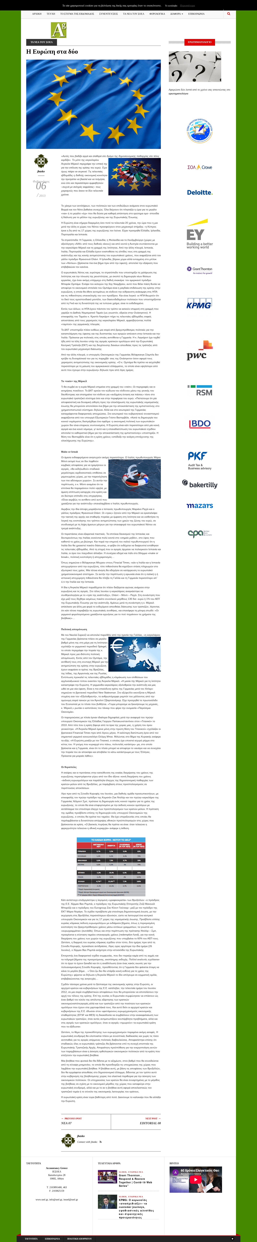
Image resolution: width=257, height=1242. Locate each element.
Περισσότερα (187, 5)
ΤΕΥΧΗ (51, 13)
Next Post (153, 1118)
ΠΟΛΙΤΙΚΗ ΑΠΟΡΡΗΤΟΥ (79, 1239)
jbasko (41, 171)
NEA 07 (66, 1123)
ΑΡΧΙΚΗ (36, 13)
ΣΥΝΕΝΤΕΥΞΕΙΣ (108, 13)
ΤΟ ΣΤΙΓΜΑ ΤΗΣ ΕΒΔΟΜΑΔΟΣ (77, 13)
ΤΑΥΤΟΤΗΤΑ (31, 1239)
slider (123, 1172)
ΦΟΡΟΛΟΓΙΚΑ (157, 13)
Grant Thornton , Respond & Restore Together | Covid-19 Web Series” (135, 1180)
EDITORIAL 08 (150, 1123)
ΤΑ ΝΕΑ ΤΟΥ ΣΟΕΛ (133, 13)
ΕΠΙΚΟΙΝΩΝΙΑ (196, 13)
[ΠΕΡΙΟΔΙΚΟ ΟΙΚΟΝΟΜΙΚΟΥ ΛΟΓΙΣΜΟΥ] (58, 29)
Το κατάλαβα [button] (171, 5)
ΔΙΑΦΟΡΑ (175, 13)
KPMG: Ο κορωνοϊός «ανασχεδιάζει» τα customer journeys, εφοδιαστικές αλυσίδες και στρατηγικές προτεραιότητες (136, 1208)
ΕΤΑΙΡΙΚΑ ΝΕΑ (135, 1172)
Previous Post (71, 1118)
